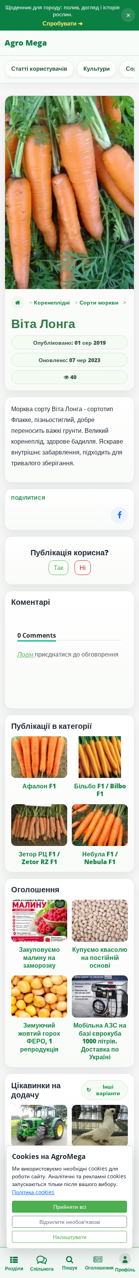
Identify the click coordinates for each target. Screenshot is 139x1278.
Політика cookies (33, 1192)
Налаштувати (69, 1237)
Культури (96, 68)
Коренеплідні (52, 302)
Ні (83, 567)
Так (58, 567)
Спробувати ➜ (62, 23)
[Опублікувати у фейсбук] (119, 515)
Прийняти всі (69, 1206)
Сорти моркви (99, 302)
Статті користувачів (39, 68)
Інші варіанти (103, 1090)
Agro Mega (26, 42)
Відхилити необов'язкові (69, 1221)
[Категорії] (17, 302)
